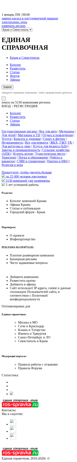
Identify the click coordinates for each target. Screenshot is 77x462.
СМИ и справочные (31, 161)
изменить (13, 26)
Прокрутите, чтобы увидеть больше (27, 172)
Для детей (9, 135)
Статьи (15, 72)
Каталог (15, 64)
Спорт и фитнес (54, 139)
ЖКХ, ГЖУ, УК (61, 142)
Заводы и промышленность (21, 150)
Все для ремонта (36, 142)
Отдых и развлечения (58, 135)
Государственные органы (19, 131)
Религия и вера (12, 165)
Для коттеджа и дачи (16, 146)
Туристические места (50, 153)
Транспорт (9, 157)
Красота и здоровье (27, 139)
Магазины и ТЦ (29, 135)
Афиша (15, 79)
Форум (15, 76)
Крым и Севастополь (24, 57)
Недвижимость (12, 142)
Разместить (17, 68)
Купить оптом (23, 153)
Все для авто (48, 131)
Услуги (6, 139)
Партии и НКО (58, 161)
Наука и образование (33, 157)
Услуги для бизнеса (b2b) (50, 146)
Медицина (66, 131)
